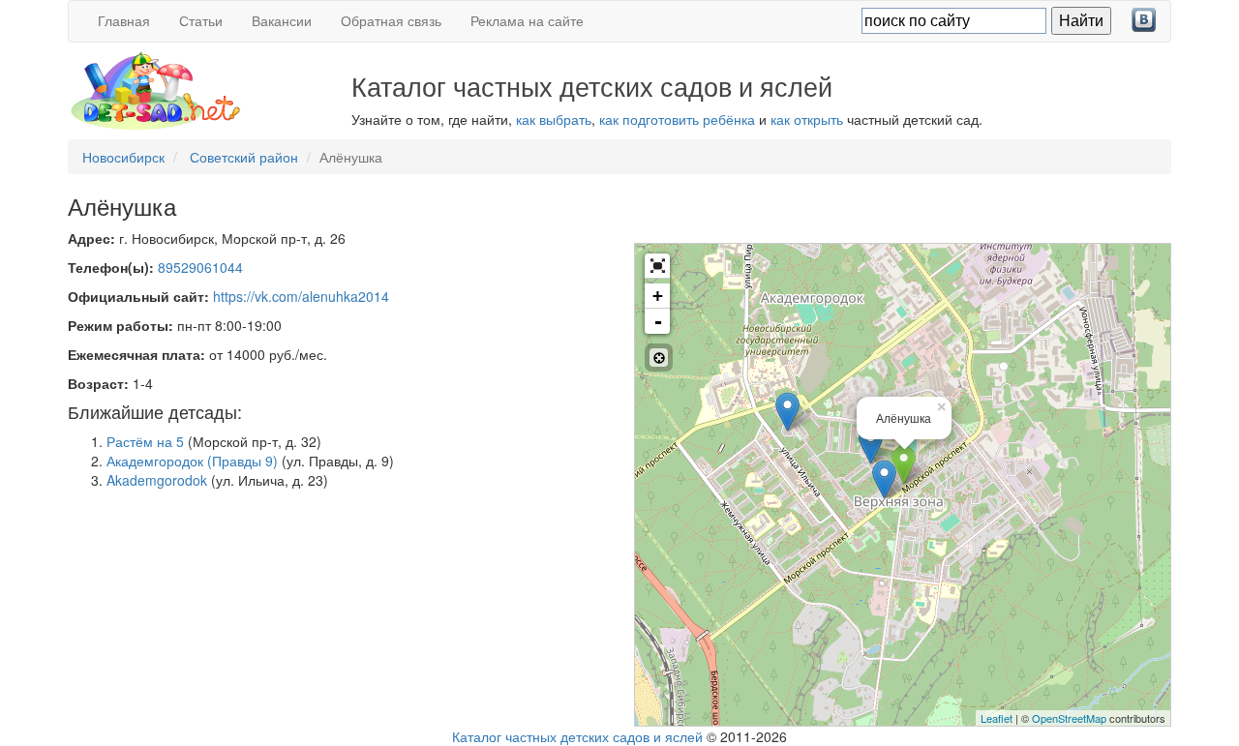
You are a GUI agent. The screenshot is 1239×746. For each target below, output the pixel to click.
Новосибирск (123, 156)
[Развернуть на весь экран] (657, 266)
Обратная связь (391, 20)
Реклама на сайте (527, 20)
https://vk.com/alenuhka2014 (301, 296)
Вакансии (282, 20)
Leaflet (996, 718)
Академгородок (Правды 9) (192, 460)
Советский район (244, 156)
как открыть (807, 119)
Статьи (201, 20)
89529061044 (200, 267)
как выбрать (553, 119)
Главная (124, 20)
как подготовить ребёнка (677, 119)
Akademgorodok (156, 480)
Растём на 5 (145, 441)
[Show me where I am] (659, 357)
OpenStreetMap (1069, 718)
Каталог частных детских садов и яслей (577, 736)
